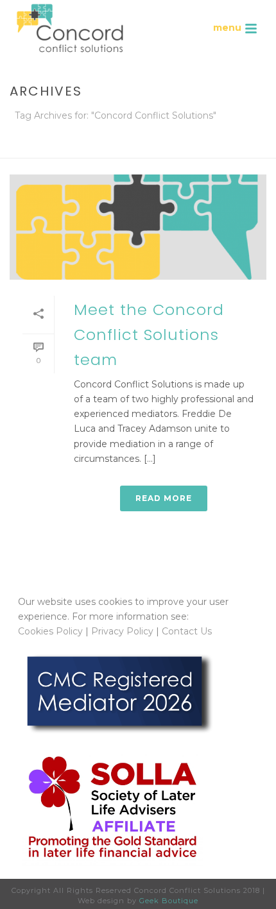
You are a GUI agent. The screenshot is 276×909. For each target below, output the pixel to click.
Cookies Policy (50, 631)
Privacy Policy (122, 631)
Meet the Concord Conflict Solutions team (149, 334)
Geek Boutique (168, 900)
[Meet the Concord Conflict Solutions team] (138, 227)
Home (65, 149)
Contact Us (187, 631)
